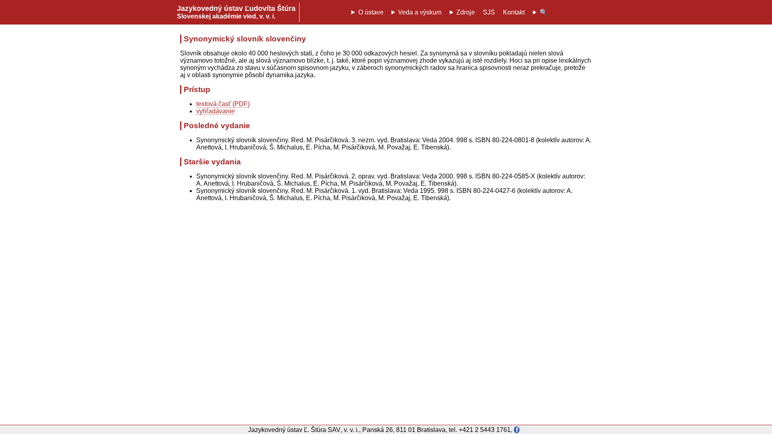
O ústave (371, 12)
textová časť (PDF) (223, 103)
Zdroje (465, 12)
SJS (489, 12)
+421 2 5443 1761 (485, 429)
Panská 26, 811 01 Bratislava (404, 429)
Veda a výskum (419, 12)
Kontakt (514, 12)
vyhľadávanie (215, 111)
